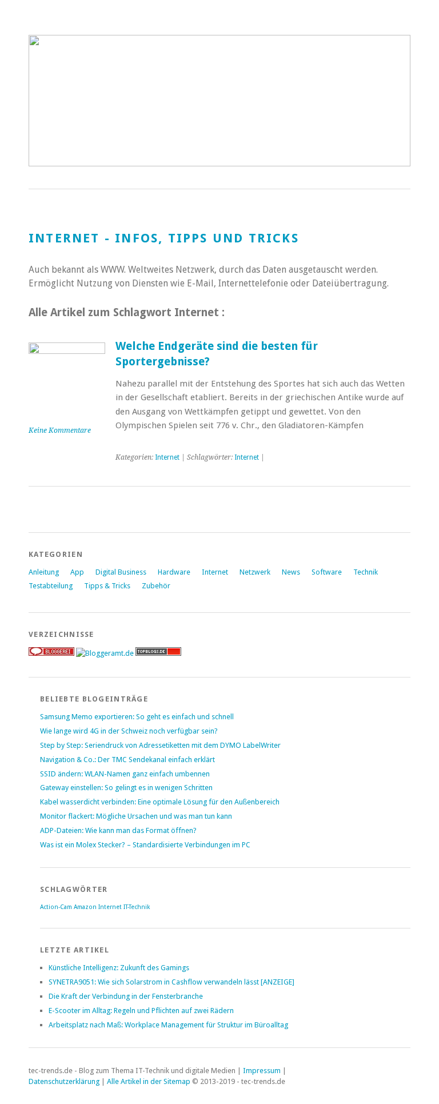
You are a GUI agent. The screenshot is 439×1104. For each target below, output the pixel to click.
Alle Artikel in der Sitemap (148, 1081)
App (77, 572)
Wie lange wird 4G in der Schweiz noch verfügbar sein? (129, 731)
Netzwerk (255, 572)
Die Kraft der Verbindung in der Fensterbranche (126, 996)
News (291, 572)
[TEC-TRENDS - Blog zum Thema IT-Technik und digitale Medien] (219, 163)
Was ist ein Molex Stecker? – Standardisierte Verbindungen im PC (145, 844)
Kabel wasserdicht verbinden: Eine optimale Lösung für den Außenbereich (160, 802)
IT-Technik (136, 907)
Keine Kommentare (60, 431)
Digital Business (120, 572)
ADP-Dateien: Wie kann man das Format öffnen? (118, 830)
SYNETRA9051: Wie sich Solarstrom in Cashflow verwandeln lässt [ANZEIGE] (171, 982)
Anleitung (44, 572)
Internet (167, 457)
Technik (365, 572)
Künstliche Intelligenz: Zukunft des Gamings (119, 967)
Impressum (262, 1070)
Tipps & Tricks (107, 585)
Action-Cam (56, 907)
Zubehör (156, 585)
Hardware (174, 572)
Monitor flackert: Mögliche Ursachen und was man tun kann (136, 816)
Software (327, 572)
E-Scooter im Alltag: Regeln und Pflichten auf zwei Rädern (141, 1010)
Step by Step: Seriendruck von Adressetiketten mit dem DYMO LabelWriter (160, 745)
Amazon (85, 907)
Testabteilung (51, 585)
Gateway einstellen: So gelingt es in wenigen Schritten (126, 787)
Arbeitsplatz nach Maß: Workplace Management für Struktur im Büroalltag (168, 1025)
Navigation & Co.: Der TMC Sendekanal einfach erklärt (127, 759)
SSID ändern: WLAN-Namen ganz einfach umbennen (125, 774)
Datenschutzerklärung (64, 1081)
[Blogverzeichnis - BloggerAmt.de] (105, 653)
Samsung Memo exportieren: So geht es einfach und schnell (137, 716)
